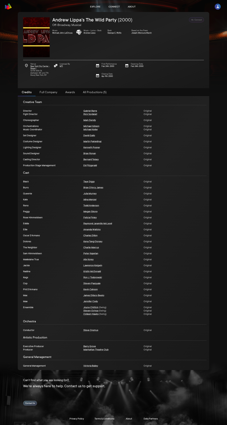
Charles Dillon (90, 235)
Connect (114, 6)
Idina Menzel (89, 199)
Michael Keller (90, 129)
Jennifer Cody (90, 301)
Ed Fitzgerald (90, 165)
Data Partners (151, 418)
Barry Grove (89, 346)
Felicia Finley (90, 217)
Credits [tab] (27, 92)
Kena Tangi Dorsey (92, 241)
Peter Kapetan (90, 253)
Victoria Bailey (90, 365)
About (132, 6)
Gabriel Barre (90, 110)
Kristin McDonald (92, 271)
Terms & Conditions (104, 418)
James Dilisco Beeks (93, 295)
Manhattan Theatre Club (96, 349)
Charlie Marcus (91, 247)
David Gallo (89, 135)
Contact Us (30, 403)
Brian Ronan (89, 153)
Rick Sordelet (90, 114)
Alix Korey (88, 259)
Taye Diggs (89, 181)
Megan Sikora (90, 211)
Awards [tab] (70, 92)
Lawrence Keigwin (92, 265)
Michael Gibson (91, 126)
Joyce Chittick (90, 307)
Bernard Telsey (91, 159)
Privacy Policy (76, 418)
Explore (95, 6)
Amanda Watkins (92, 229)
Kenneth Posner (91, 147)
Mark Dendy (89, 120)
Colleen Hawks (91, 314)
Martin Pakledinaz (92, 141)
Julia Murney (90, 193)
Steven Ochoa (90, 310)
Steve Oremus (90, 330)
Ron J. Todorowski (92, 277)
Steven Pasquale (92, 283)
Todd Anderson (91, 205)
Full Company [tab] (48, 92)
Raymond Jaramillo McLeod (97, 223)
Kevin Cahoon (90, 289)
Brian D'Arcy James (93, 187)
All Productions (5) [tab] (95, 92)
